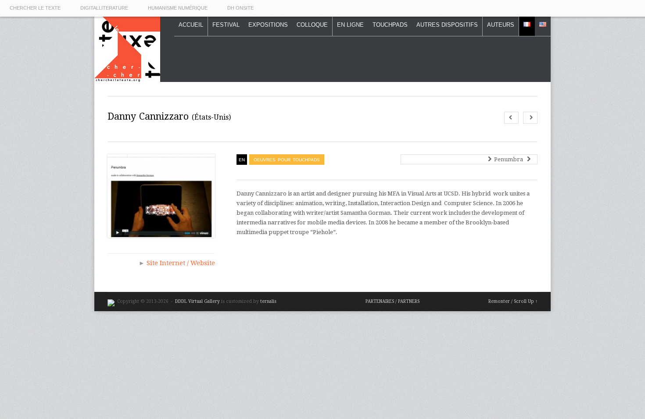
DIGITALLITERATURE (104, 8)
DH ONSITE (240, 8)
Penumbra (510, 159)
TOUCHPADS (390, 24)
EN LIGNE (350, 24)
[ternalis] (111, 301)
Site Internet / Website (181, 262)
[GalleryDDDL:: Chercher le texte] (127, 77)
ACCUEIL (191, 24)
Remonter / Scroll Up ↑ (513, 301)
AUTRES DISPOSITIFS (447, 24)
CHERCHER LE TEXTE (35, 8)
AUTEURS (500, 24)
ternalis (268, 301)
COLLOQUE (312, 24)
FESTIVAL (226, 24)
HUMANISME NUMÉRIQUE (178, 8)
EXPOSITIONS (268, 24)
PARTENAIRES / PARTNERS (392, 301)
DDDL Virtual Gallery (198, 301)
